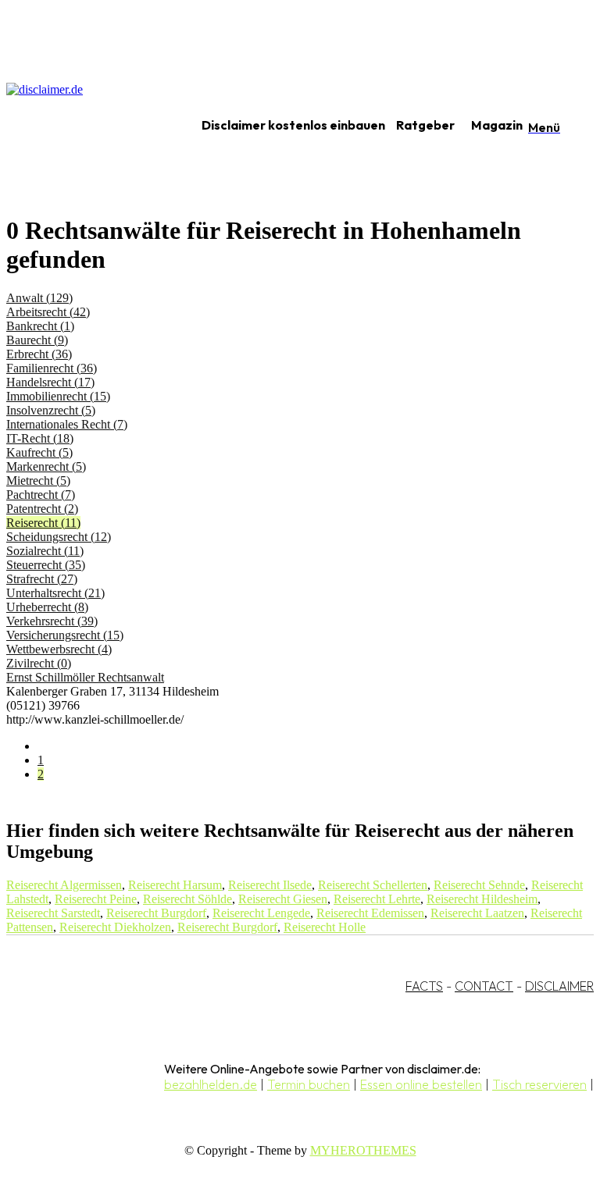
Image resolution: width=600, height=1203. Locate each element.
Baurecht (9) (37, 340)
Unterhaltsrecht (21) (55, 593)
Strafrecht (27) (41, 578)
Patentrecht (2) (42, 508)
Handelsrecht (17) (50, 382)
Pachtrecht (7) (40, 494)
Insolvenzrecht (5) (50, 410)
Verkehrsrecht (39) (52, 621)
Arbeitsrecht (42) (48, 312)
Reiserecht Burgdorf (156, 913)
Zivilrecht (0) (38, 663)
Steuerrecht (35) (45, 564)
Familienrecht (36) (51, 368)
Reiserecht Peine (96, 899)
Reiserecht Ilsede (270, 885)
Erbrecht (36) (39, 354)
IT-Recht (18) (39, 438)
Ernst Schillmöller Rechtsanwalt (85, 677)
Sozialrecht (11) (45, 550)
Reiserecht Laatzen (477, 913)
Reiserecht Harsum (175, 885)
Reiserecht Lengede (261, 913)
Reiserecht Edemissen (370, 913)
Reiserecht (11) (43, 522)
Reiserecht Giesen (282, 899)
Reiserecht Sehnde (479, 885)
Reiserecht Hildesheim (482, 899)
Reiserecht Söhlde (187, 899)
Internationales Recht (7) (66, 424)
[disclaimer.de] (84, 126)
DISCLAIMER (559, 986)
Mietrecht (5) (38, 480)
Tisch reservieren (539, 1084)
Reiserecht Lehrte (377, 899)
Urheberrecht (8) (47, 607)
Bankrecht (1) (40, 326)
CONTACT (484, 986)
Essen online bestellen (421, 1084)
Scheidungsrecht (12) (58, 536)
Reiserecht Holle (325, 927)
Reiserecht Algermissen (64, 885)
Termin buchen (308, 1084)
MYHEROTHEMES (363, 1150)
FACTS (424, 986)
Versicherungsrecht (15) (64, 635)
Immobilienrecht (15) (58, 396)
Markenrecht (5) (46, 466)
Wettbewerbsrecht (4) (59, 649)
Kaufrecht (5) (39, 452)
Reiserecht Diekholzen (115, 927)
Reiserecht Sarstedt (53, 913)
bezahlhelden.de (210, 1084)
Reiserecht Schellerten (372, 885)
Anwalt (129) (39, 297)
